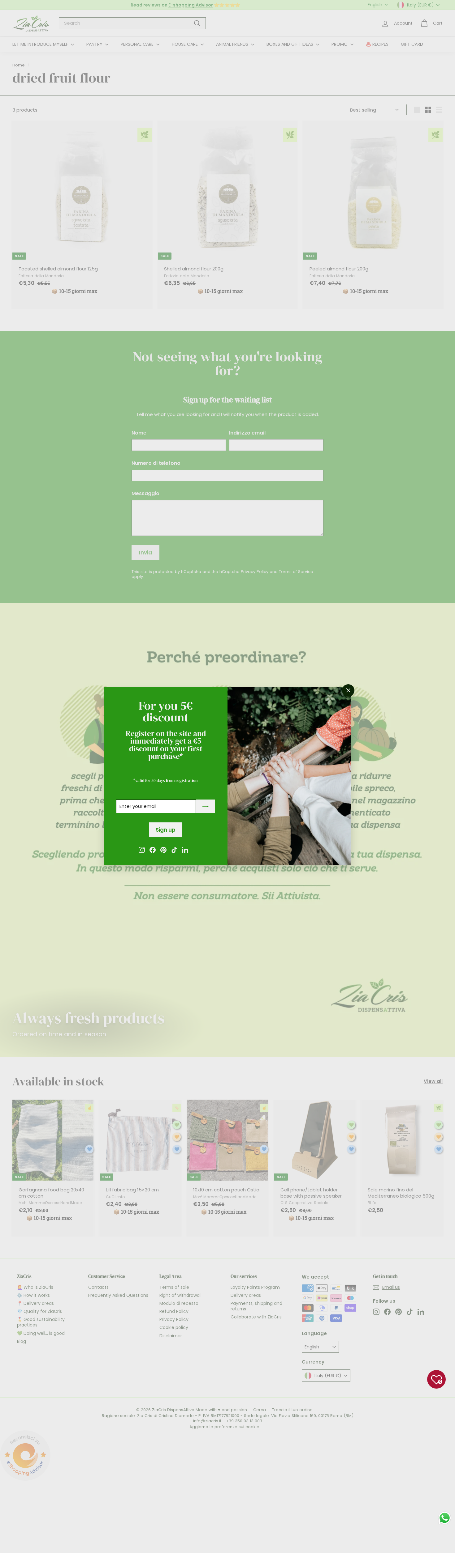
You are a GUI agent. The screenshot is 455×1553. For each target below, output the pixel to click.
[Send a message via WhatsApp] (444, 1518)
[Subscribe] (205, 806)
